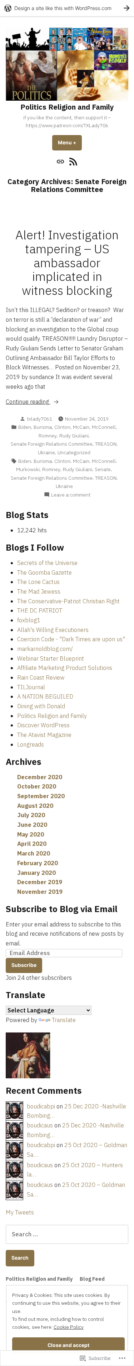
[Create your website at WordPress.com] (67, 8)
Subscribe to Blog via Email (62, 909)
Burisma (43, 427)
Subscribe (23, 965)
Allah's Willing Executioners (53, 630)
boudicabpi (41, 1106)
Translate (64, 1020)
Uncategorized (74, 452)
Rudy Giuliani (74, 435)
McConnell (104, 427)
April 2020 (31, 844)
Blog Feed (92, 1279)
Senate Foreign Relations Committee (52, 444)
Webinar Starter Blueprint (50, 658)
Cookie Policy (69, 1327)
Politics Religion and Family (67, 107)
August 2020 (35, 806)
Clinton (62, 427)
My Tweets (20, 1212)
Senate (103, 469)
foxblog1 (28, 620)
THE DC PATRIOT (39, 610)
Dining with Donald (41, 706)
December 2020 (39, 777)
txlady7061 (39, 419)
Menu (70, 142)
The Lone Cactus (38, 582)
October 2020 (36, 786)
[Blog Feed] (72, 161)
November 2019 (40, 892)
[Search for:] (67, 1234)
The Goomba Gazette (44, 572)
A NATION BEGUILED (45, 696)
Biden (24, 427)
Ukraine (46, 452)
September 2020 (41, 796)
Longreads (30, 744)
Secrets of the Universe (47, 563)
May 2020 (30, 834)
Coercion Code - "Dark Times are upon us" (71, 639)
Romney (48, 435)
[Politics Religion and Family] (61, 161)
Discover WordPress (43, 725)
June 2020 (32, 825)
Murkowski (28, 469)
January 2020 (36, 873)
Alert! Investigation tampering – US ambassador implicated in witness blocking (67, 263)
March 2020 (33, 853)
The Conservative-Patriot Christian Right (68, 601)
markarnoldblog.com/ (45, 649)
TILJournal (31, 687)
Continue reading (28, 402)
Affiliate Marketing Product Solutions (64, 668)
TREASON (105, 444)
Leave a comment (70, 495)
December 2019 (39, 882)
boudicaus (40, 1125)
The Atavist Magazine (44, 735)
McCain (81, 427)
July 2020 (31, 815)
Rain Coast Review (41, 677)
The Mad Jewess (38, 591)
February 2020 (37, 863)
